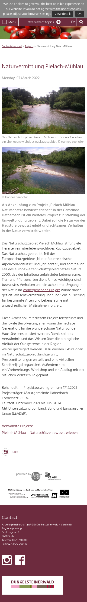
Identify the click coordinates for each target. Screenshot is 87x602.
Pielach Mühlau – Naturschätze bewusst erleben (39, 433)
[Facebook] (20, 561)
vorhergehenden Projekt (41, 290)
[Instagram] (7, 561)
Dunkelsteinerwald (12, 46)
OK (79, 14)
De (73, 22)
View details (63, 14)
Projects (29, 46)
